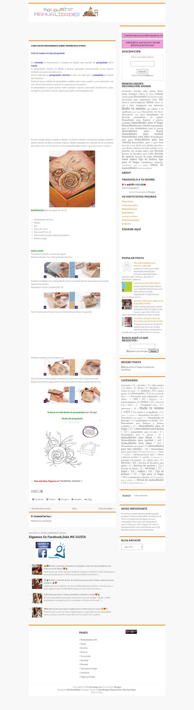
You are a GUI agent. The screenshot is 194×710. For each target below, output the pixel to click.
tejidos (134, 159)
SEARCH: (126, 495)
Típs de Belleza (148, 159)
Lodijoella (126, 223)
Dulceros (126, 102)
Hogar (83, 643)
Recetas (159, 150)
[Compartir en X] (38, 491)
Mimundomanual (129, 208)
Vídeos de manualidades (150, 479)
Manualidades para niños (136, 136)
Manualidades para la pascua (149, 128)
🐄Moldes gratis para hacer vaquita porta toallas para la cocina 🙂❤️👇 (76, 608)
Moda (138, 145)
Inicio (74, 508)
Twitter (52, 499)
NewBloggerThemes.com (110, 689)
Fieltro (150, 102)
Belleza (84, 652)
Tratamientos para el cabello (136, 165)
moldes (144, 145)
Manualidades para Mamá (142, 131)
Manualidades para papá (132, 446)
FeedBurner (148, 75)
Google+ (64, 499)
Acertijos (138, 91)
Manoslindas (127, 201)
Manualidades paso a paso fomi (147, 142)
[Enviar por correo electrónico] (32, 491)
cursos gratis (128, 96)
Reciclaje (158, 156)
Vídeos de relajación (145, 168)
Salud (126, 159)
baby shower (150, 91)
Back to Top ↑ (97, 692)
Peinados (160, 148)
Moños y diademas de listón (138, 148)
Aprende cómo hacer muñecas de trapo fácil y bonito (148, 302)
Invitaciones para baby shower (147, 283)
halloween (158, 105)
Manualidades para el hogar (147, 122)
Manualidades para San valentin (142, 141)
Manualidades (128, 212)
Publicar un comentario (41, 520)
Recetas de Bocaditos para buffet (138, 153)
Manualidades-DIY (89, 639)
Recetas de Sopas (144, 156)
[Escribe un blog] (35, 491)
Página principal (88, 676)
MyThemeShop (74, 689)
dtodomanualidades (130, 220)
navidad (153, 148)
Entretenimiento (138, 102)
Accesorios (127, 91)
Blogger (151, 192)
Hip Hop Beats (129, 689)
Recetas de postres (145, 465)
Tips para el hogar (152, 474)
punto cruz (149, 151)
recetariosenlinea (129, 216)
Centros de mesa (146, 94)
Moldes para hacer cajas (144, 454)
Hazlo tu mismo (134, 108)
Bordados (133, 94)
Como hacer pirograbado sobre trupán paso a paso (58, 46)
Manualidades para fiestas (136, 125)
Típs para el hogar (89, 668)
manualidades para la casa (144, 431)
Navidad (84, 664)
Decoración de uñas (155, 97)
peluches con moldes (132, 151)
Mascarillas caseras (129, 145)
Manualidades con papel (134, 114)
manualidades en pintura (148, 117)
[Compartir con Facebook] (41, 491)
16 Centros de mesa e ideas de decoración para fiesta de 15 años (148, 319)
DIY (161, 99)
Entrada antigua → (107, 508)
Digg (89, 499)
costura (159, 93)
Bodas (125, 94)
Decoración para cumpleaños (137, 99)
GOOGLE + (77, 481)
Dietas (155, 99)
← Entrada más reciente (40, 508)
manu (134, 112)
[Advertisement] (51, 33)
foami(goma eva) (145, 105)
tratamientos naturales (152, 162)
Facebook (39, 499)
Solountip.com (95, 687)
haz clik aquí (91, 412)
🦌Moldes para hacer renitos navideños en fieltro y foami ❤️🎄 (72, 594)
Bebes (160, 91)
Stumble (77, 499)
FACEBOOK (65, 481)
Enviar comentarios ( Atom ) (53, 532)
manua (139, 112)
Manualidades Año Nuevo (152, 112)
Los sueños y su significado (146, 412)
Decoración (140, 96)
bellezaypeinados (130, 205)
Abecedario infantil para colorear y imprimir (144, 264)
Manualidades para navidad (142, 133)
